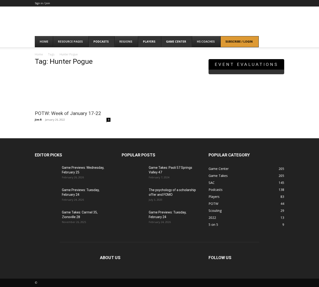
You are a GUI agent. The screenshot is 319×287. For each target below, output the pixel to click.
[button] (278, 42)
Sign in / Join (42, 3)
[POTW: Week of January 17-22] (72, 89)
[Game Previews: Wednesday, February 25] (46, 173)
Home (39, 54)
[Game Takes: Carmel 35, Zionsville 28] (46, 218)
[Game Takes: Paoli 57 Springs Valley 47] (133, 173)
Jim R (38, 119)
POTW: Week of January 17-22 (68, 113)
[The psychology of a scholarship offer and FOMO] (133, 196)
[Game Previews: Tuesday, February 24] (46, 196)
